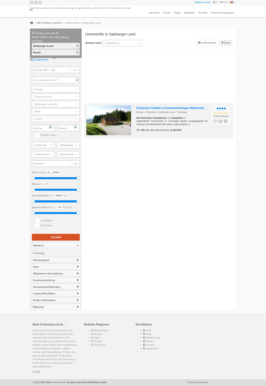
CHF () (222, 2)
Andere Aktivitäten (44, 300)
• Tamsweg (38, 253)
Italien (96, 337)
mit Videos (45, 225)
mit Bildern (45, 220)
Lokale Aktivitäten (44, 293)
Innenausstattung (44, 280)
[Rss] (31, 2)
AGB (148, 330)
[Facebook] (35, 2)
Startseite (154, 12)
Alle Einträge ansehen (49, 22)
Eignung (38, 306)
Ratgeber (189, 12)
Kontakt (203, 12)
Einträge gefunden (44, 33)
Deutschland (100, 330)
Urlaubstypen (41, 260)
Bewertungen (221, 116)
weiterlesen (45, 366)
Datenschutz (152, 337)
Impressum (152, 348)
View (36, 266)
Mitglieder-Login (203, 2)
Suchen (56, 237)
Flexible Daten (48, 135)
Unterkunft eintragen (222, 12)
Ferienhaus (57, 382)
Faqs (148, 334)
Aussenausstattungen (46, 286)
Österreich (99, 344)
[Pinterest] (40, 2)
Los (75, 69)
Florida (97, 341)
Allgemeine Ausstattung (48, 273)
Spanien (98, 334)
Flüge (177, 12)
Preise (149, 341)
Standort (38, 245)
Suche (166, 12)
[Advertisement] (158, 76)
